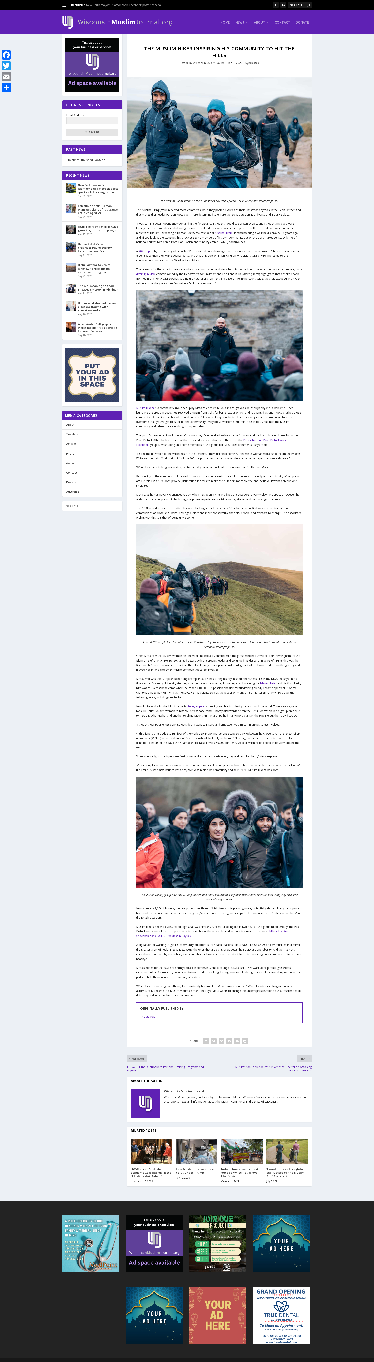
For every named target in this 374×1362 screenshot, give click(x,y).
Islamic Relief (268, 683)
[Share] (6, 87)
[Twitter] (6, 65)
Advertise (72, 491)
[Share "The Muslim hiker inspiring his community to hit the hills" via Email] (237, 1041)
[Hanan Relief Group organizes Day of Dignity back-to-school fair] (71, 247)
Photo (70, 453)
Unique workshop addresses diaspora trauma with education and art (97, 306)
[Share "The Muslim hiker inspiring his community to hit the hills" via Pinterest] (221, 1041)
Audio (70, 463)
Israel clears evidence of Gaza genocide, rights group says (98, 228)
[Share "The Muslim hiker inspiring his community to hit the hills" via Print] (245, 1041)
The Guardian (148, 1016)
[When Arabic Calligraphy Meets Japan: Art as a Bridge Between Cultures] (71, 327)
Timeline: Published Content (85, 160)
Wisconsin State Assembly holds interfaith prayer (116, 5)
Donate (302, 23)
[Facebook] (6, 54)
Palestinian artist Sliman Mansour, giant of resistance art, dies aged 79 (98, 209)
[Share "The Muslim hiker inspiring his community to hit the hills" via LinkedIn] (229, 1041)
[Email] (6, 76)
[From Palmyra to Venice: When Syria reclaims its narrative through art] (71, 267)
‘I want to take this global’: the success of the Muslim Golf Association (286, 1172)
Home (225, 23)
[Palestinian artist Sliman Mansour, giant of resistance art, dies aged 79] (71, 208)
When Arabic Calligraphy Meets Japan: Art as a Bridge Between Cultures (97, 327)
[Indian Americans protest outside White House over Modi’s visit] (242, 1151)
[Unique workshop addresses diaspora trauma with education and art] (71, 306)
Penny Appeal (196, 706)
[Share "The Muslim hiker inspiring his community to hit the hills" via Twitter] (214, 1041)
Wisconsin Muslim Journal (209, 63)
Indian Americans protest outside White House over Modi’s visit (239, 1172)
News (240, 23)
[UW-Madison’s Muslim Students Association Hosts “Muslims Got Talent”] (151, 1151)
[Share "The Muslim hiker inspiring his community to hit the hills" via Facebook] (206, 1041)
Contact (282, 23)
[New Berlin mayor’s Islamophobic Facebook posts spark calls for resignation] (71, 188)
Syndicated (252, 63)
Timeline (72, 434)
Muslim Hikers (145, 408)
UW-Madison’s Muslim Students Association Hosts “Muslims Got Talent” (151, 1172)
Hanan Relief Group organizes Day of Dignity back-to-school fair (95, 247)
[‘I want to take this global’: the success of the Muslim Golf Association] (287, 1151)
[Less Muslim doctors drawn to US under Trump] (196, 1151)
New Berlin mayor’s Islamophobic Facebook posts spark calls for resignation (98, 188)
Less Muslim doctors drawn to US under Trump (196, 1170)
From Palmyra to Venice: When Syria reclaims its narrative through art (94, 268)
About (259, 23)
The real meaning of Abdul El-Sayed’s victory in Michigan (98, 287)
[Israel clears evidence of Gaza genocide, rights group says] (71, 229)
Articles (71, 444)
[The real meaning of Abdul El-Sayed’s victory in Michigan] (71, 288)
